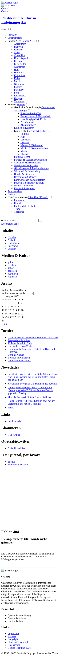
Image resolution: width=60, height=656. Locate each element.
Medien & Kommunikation (34, 148)
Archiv (4, 290)
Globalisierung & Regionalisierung (31, 168)
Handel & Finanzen (24, 174)
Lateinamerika (15, 421)
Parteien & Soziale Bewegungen (30, 159)
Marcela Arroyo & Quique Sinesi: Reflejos (29, 397)
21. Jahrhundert (28, 125)
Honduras (19, 72)
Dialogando (14, 243)
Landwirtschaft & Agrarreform (29, 179)
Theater (24, 154)
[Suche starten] (40, 221)
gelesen (11, 262)
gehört (11, 268)
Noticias (12, 237)
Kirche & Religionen (24, 188)
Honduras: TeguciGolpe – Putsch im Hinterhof (31, 349)
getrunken (13, 273)
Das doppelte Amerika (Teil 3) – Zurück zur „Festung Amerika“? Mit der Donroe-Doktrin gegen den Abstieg (30, 390)
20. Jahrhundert (28, 122)
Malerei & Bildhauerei (31, 145)
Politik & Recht (22, 156)
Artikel (11, 240)
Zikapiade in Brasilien (19, 340)
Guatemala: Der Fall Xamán (16, 353)
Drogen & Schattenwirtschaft (29, 182)
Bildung (24, 133)
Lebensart (25, 139)
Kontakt (18, 203)
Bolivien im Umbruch (19, 357)
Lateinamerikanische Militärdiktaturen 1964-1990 (33, 337)
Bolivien (18, 46)
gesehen (12, 265)
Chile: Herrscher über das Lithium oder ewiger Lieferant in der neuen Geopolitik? (31, 402)
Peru (16, 92)
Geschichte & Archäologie (27, 107)
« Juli (4, 324)
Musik (23, 151)
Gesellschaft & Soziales (26, 165)
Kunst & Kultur (22, 131)
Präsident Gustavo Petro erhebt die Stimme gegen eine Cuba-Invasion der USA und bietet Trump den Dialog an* (33, 377)
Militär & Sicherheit (24, 185)
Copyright (13, 639)
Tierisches (19, 211)
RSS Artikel (14, 434)
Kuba (17, 78)
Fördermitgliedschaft (24, 206)
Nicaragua (19, 84)
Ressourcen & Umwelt (25, 177)
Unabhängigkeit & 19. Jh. (33, 119)
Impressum (19, 200)
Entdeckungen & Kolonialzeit (35, 116)
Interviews (13, 246)
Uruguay (18, 98)
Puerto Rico (20, 95)
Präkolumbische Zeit (30, 113)
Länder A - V (14, 41)
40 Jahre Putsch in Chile (20, 343)
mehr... (11, 407)
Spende (11, 461)
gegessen (12, 270)
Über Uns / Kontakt (18, 197)
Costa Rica (19, 55)
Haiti (16, 69)
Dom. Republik (22, 58)
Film (22, 136)
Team (17, 208)
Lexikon (12, 248)
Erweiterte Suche (10, 223)
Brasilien (18, 49)
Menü (4, 29)
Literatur (24, 142)
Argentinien (20, 43)
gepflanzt (12, 276)
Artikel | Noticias (16, 448)
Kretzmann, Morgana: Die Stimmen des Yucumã (32, 383)
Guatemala (19, 66)
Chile (17, 52)
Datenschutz (14, 645)
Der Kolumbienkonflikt (19, 360)
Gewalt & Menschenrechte (27, 162)
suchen (4, 220)
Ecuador (18, 61)
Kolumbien (19, 75)
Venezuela (19, 101)
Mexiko (18, 81)
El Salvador (20, 64)
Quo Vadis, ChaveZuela (20, 346)
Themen (12, 104)
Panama (18, 87)
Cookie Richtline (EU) (19, 647)
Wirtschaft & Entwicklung (27, 171)
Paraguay (19, 89)
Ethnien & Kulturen (24, 127)
